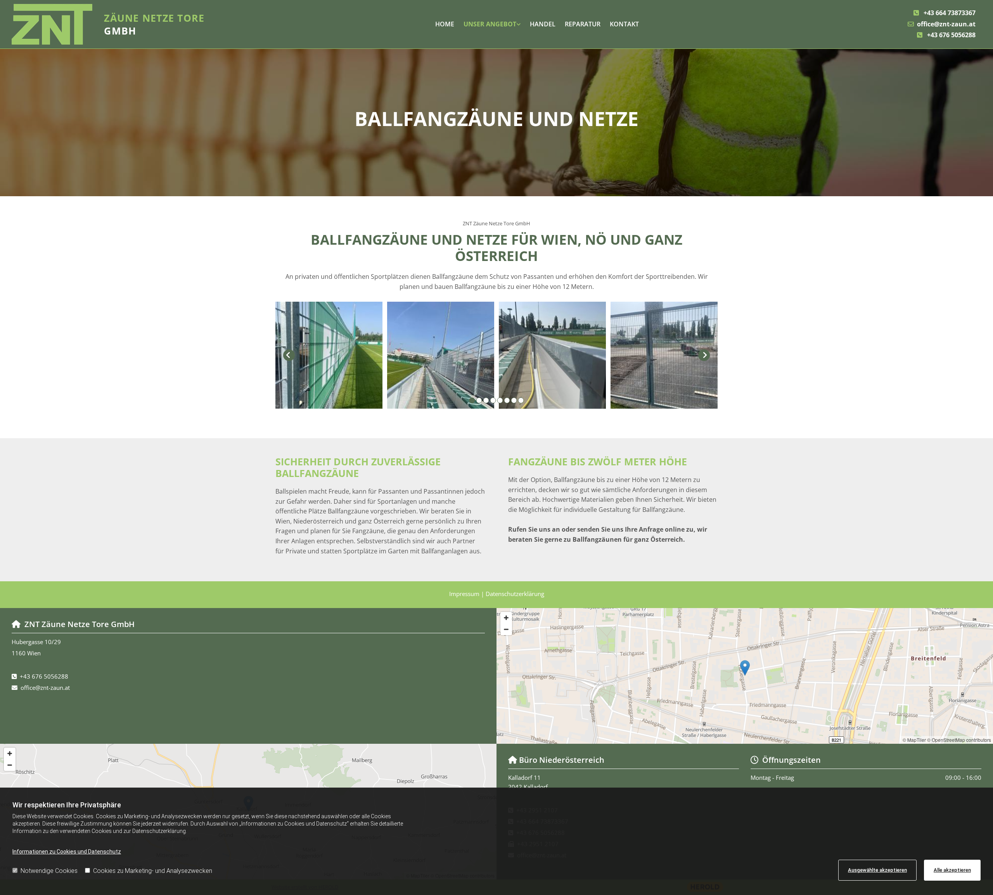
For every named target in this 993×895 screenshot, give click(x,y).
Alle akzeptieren (952, 870)
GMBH (154, 24)
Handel (542, 24)
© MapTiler (914, 739)
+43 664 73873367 (950, 13)
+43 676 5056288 (951, 35)
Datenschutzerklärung (515, 594)
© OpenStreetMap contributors (959, 739)
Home (444, 24)
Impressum (465, 594)
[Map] (744, 676)
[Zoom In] (506, 618)
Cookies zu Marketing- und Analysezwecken (152, 870)
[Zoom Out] (506, 629)
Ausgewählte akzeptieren (877, 870)
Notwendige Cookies (49, 870)
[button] (745, 668)
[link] (492, 24)
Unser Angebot (490, 24)
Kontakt (624, 24)
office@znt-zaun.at (946, 24)
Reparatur (582, 24)
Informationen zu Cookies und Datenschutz (66, 851)
